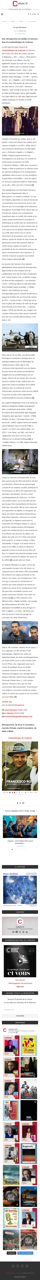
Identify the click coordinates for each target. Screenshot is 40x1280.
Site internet (20, 980)
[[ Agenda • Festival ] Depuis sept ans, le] (11, 1110)
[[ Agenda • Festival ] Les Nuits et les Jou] (11, 1218)
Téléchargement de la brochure (20, 983)
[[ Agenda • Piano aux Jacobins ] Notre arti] (28, 1067)
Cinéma (21, 21)
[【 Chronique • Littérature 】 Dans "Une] (11, 1153)
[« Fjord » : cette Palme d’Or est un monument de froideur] (20, 826)
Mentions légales (10, 1273)
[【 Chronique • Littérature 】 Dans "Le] (28, 1218)
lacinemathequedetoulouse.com (18, 716)
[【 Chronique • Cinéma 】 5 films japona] (28, 1089)
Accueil (4, 21)
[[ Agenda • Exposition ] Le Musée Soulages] (28, 1153)
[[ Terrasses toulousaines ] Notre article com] (11, 1239)
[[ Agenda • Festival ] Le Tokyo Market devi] (28, 1045)
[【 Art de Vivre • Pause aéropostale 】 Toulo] (11, 1196)
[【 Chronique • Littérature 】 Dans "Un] (28, 1132)
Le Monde (9, 713)
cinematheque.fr (12, 710)
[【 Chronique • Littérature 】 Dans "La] (11, 1045)
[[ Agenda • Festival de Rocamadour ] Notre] (28, 1196)
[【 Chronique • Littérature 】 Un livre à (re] (28, 1175)
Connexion (18, 1273)
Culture (12, 21)
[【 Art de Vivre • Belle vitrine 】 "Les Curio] (28, 1239)
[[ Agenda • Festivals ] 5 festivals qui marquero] (28, 1110)
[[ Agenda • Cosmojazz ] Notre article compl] (11, 1175)
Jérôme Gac (22, 31)
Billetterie (20, 986)
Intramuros (19, 705)
